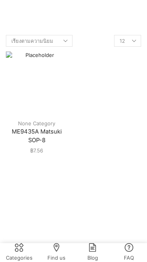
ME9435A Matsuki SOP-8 (37, 136)
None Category (36, 123)
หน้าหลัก (62, 12)
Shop (84, 12)
